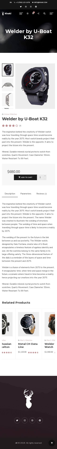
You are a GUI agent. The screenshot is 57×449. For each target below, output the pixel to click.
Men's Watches (26, 340)
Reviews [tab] (41, 193)
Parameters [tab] (25, 193)
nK (16, 443)
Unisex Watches (10, 114)
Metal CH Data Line (28, 345)
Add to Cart (26, 177)
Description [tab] (10, 193)
